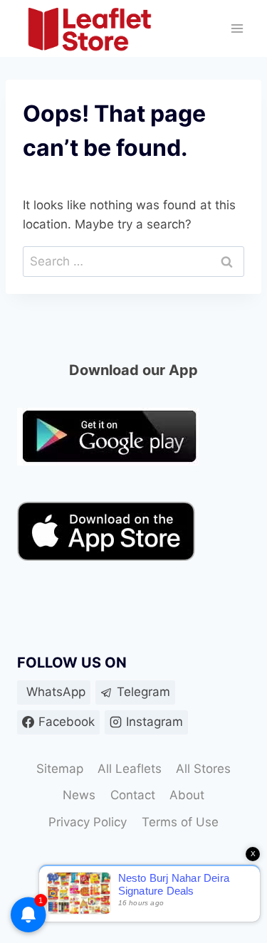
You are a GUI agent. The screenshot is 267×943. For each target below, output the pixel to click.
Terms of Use (180, 822)
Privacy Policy (87, 822)
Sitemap (59, 769)
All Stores (203, 769)
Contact (132, 795)
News (79, 795)
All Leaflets (130, 769)
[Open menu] (237, 29)
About (186, 795)
